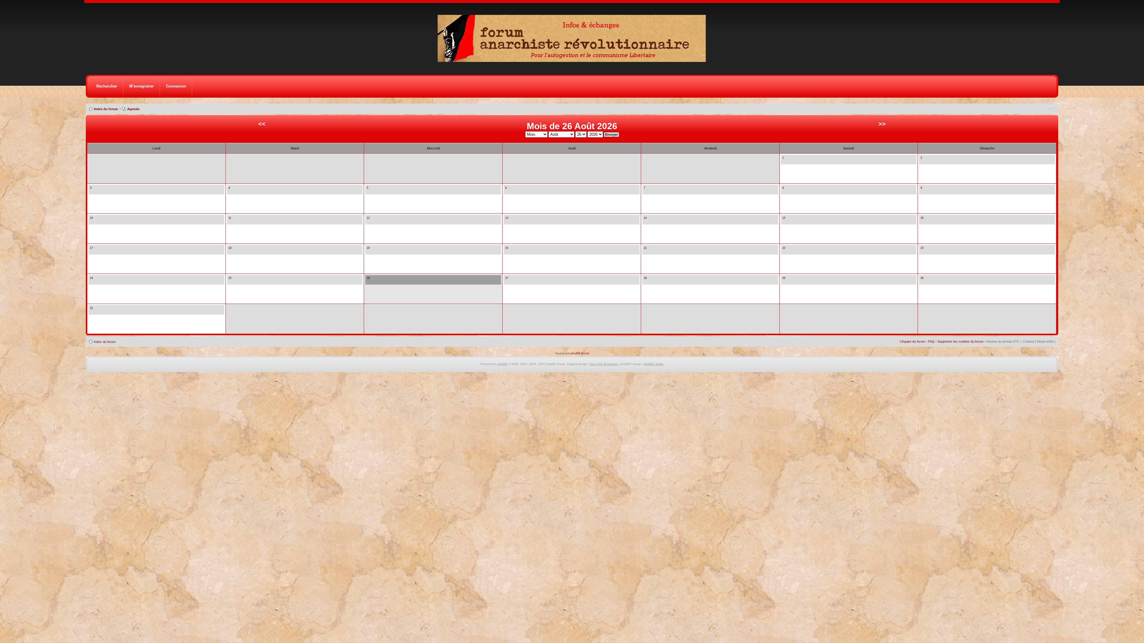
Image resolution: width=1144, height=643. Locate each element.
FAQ (931, 341)
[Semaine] (789, 161)
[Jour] (784, 161)
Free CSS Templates (603, 364)
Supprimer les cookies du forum (960, 341)
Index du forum (106, 109)
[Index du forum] (574, 60)
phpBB (502, 364)
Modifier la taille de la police (1051, 107)
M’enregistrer (141, 86)
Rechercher (106, 86)
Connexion (176, 86)
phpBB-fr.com (580, 353)
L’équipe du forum (912, 341)
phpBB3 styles (653, 364)
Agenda (133, 109)
